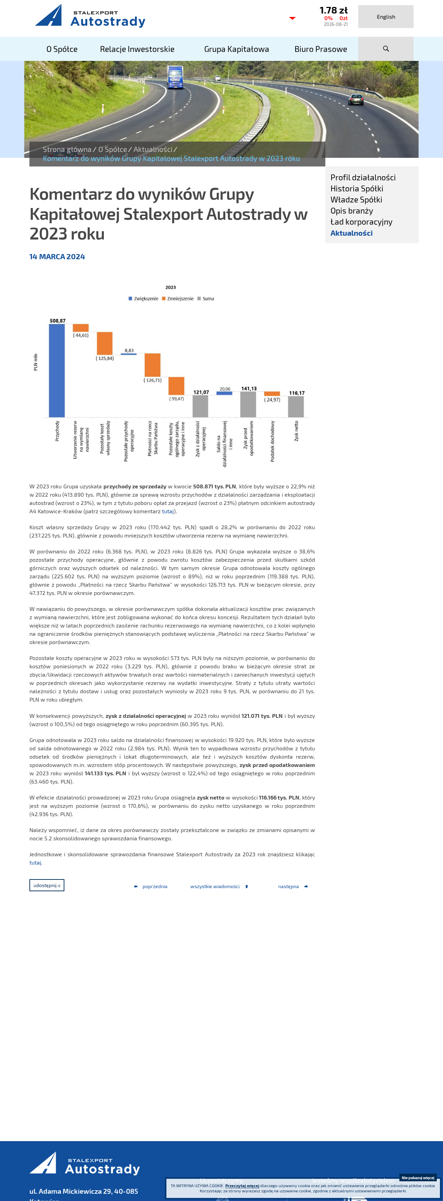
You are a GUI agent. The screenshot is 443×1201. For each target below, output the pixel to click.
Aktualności (153, 149)
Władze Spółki (356, 199)
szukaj (386, 49)
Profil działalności (363, 177)
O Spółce (112, 149)
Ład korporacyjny (361, 221)
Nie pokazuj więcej (418, 1177)
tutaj (168, 511)
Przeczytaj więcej (242, 1185)
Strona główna (67, 149)
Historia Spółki (357, 188)
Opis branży (352, 210)
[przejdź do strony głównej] (155, 15)
